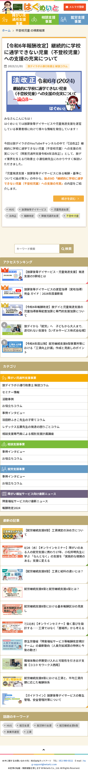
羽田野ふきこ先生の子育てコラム (23, 420)
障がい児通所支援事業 (19, 19)
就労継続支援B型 (68, 725)
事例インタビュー (13, 413)
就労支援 (24, 725)
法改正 (12, 215)
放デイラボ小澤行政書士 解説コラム (25, 385)
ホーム (6, 30)
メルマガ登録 (76, 6)
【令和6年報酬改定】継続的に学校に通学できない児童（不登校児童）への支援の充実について (43, 52)
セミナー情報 (10, 392)
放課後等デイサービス (34, 209)
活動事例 (8, 399)
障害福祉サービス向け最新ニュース (25, 501)
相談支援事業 (48, 19)
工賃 (29, 731)
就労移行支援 (44, 725)
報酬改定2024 (11, 508)
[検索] (66, 248)
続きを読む (68, 199)
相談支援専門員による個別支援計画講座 (28, 434)
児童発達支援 (61, 209)
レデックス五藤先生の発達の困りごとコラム (31, 427)
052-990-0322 (66, 760)
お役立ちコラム (12, 406)
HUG (11, 209)
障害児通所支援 (50, 215)
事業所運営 (13, 731)
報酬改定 (29, 215)
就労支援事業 (78, 19)
